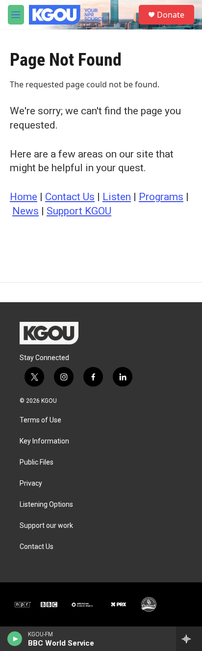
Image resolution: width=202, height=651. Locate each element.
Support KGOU (79, 211)
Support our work (46, 525)
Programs (161, 197)
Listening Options (46, 504)
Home (23, 197)
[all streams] (189, 638)
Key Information (44, 441)
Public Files (36, 462)
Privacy (31, 483)
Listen (116, 197)
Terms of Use (40, 420)
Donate (170, 14)
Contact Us (70, 197)
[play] (15, 639)
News (25, 211)
